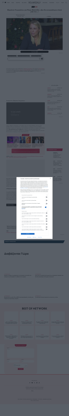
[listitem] (34, 195)
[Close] (51, 179)
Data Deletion (29, 237)
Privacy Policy (40, 237)
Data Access (34, 237)
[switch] (46, 197)
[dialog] (34, 208)
